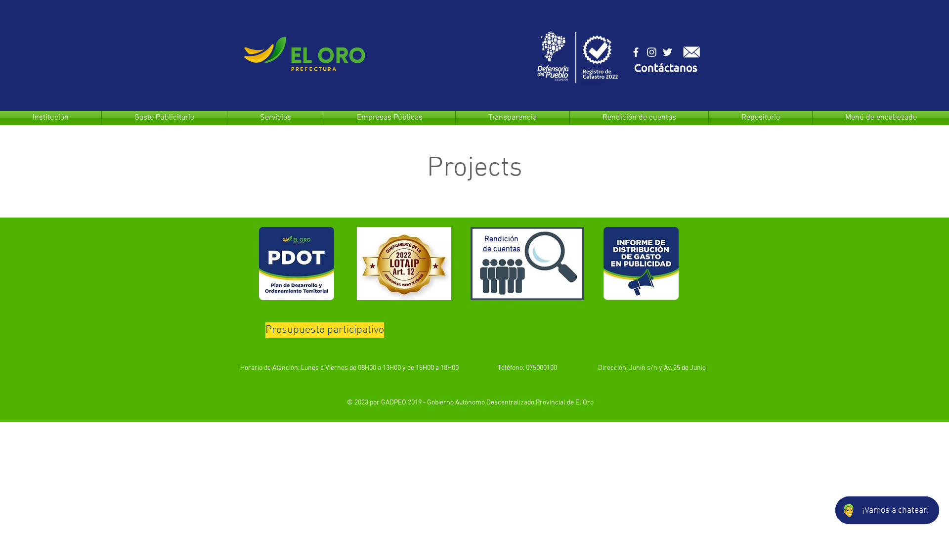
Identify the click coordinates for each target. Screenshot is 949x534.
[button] (665, 69)
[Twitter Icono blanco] (667, 52)
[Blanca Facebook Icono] (636, 52)
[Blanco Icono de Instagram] (652, 52)
